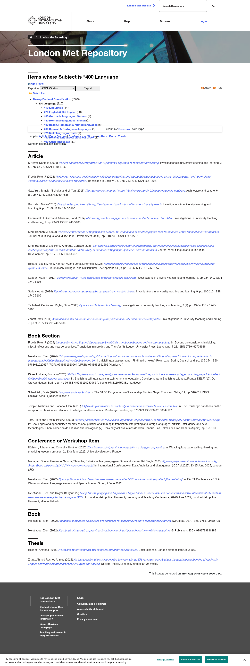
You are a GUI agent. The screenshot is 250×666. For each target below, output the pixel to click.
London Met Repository (53, 37)
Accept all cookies (216, 659)
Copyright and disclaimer (91, 603)
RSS (219, 87)
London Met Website (139, 5)
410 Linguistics (53, 107)
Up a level (37, 83)
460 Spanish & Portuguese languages (67, 128)
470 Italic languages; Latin (60, 133)
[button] (87, 88)
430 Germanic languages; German (65, 116)
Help (127, 21)
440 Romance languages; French (65, 120)
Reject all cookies (190, 659)
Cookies (82, 614)
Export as (33, 88)
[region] (125, 660)
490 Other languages (57, 141)
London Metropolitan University (31, 37)
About (90, 21)
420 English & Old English (60, 111)
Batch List (39, 93)
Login (203, 21)
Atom (207, 87)
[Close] (244, 659)
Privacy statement (87, 619)
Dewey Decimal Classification (52, 99)
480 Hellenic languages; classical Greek (69, 137)
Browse (165, 21)
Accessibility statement (90, 608)
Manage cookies (165, 659)
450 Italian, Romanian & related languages (71, 124)
